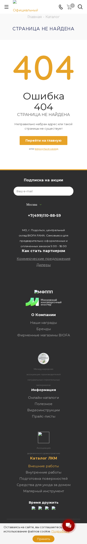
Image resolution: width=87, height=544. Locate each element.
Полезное (43, 404)
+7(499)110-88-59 (44, 215)
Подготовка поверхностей (43, 478)
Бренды (43, 329)
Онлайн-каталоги (43, 397)
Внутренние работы (43, 472)
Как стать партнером (43, 250)
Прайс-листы (43, 416)
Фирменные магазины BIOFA (43, 335)
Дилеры (43, 265)
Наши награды (43, 323)
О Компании (43, 314)
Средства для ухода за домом (43, 485)
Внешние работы (43, 466)
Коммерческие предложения (43, 258)
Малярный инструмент (43, 491)
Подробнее (61, 531)
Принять (43, 539)
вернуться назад (46, 148)
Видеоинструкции (43, 410)
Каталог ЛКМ (43, 458)
